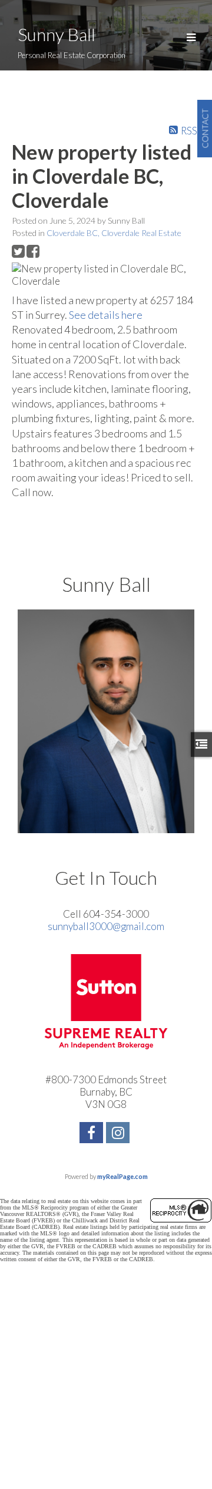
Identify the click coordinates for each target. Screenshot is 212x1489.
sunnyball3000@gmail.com (106, 926)
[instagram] (119, 1134)
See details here (106, 314)
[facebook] (93, 1134)
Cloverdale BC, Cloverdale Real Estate (114, 233)
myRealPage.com (122, 1176)
